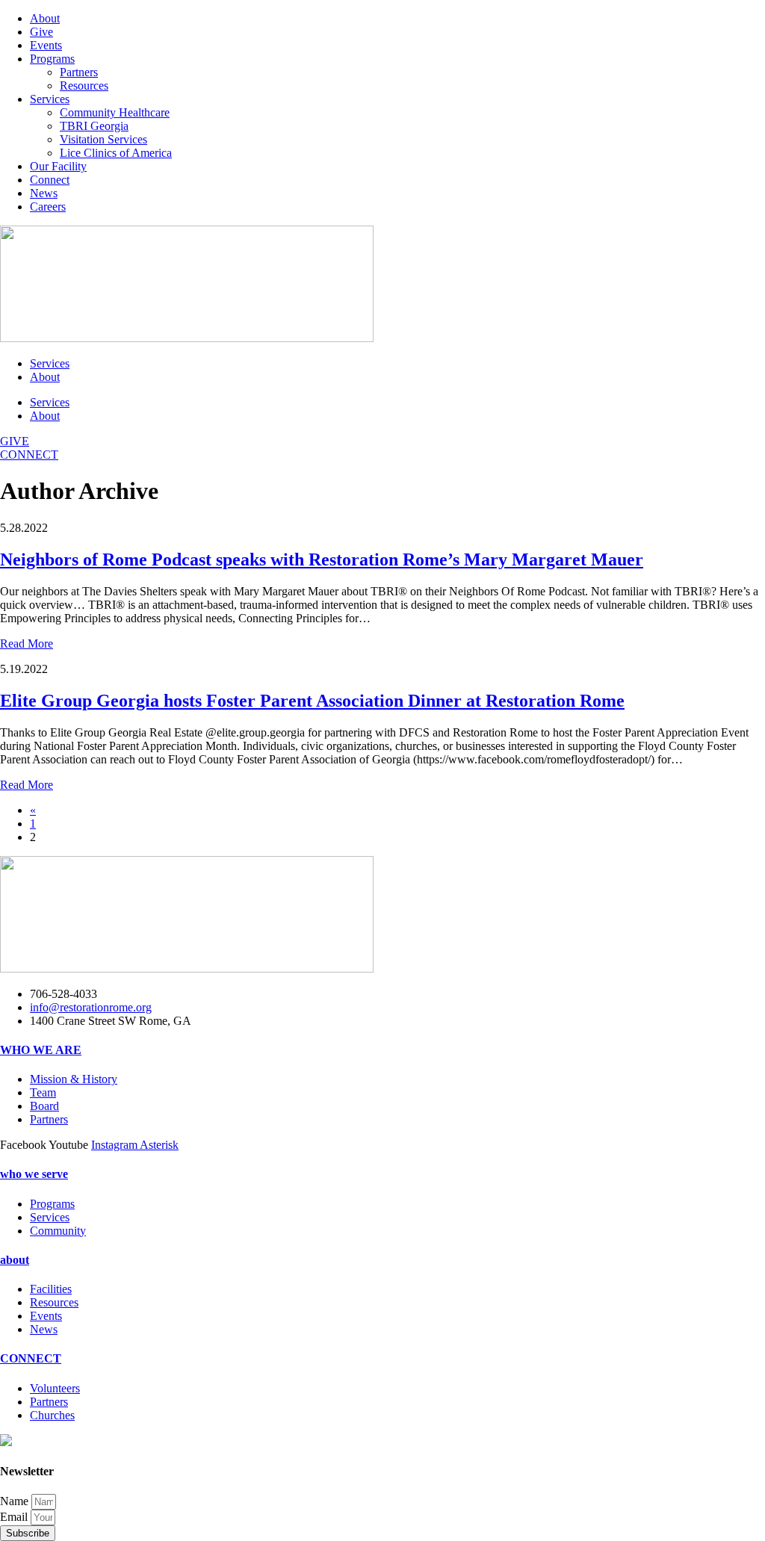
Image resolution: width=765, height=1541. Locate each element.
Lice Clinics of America (116, 152)
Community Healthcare (115, 112)
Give (41, 31)
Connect (49, 179)
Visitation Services (103, 139)
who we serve (34, 1174)
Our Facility (58, 166)
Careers (48, 206)
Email (15, 1516)
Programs (52, 58)
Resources (84, 85)
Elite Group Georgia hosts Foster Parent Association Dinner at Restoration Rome (312, 700)
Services (49, 99)
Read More (26, 643)
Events (46, 45)
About (45, 18)
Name (15, 1501)
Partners (79, 72)
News (44, 193)
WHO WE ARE (40, 1050)
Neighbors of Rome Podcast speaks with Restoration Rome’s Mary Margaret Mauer (321, 559)
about (14, 1259)
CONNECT (30, 1358)
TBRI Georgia (94, 126)
